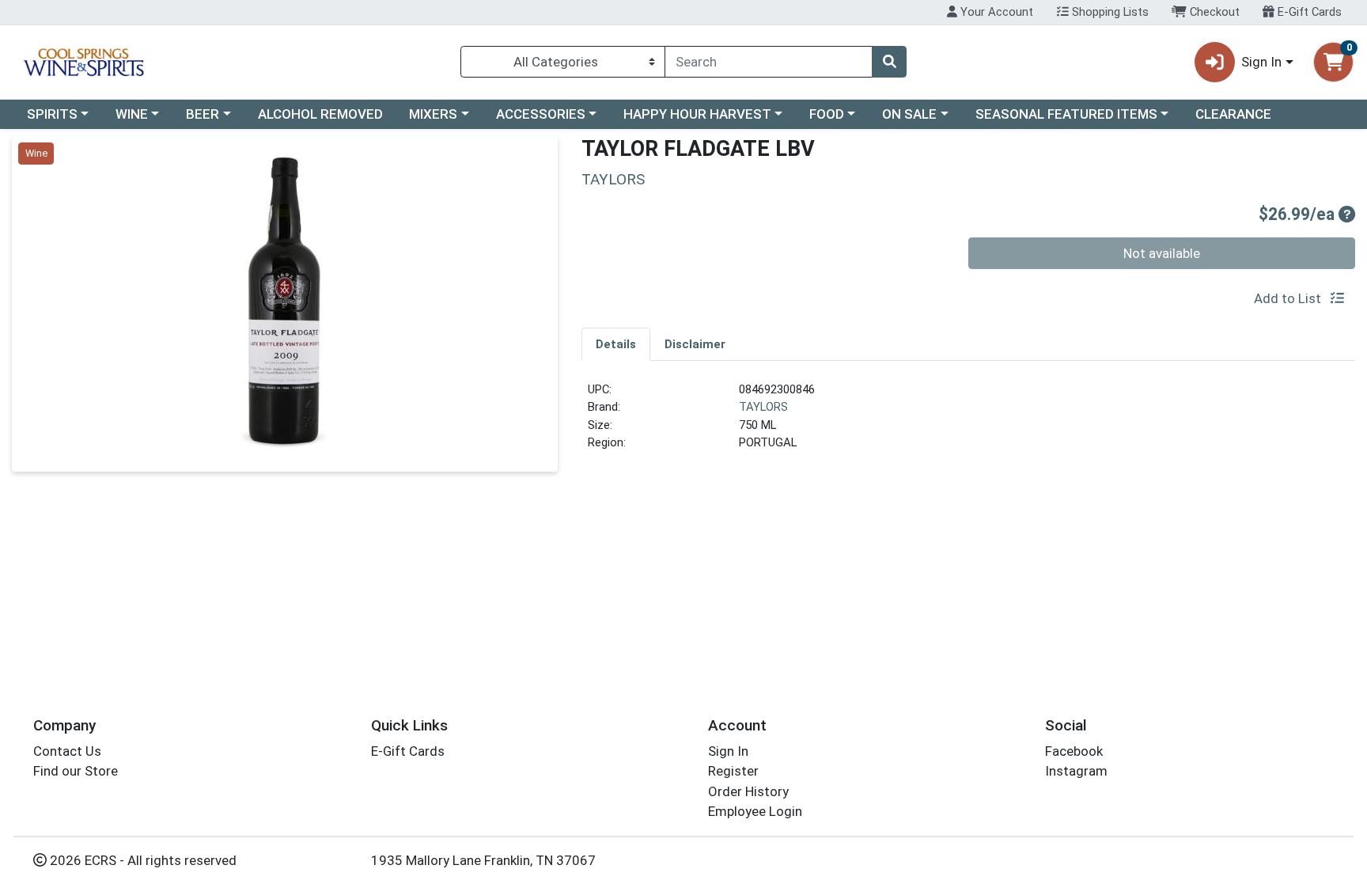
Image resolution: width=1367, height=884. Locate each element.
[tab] (615, 343)
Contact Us (67, 751)
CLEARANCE (1233, 114)
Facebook (1074, 751)
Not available (1161, 253)
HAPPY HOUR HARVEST (697, 114)
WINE (131, 114)
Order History (748, 791)
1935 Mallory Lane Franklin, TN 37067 (483, 860)
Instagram (1076, 771)
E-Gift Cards (1308, 12)
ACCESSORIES (540, 114)
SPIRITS (52, 114)
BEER (202, 114)
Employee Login (755, 811)
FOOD (826, 114)
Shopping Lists (1109, 12)
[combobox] (769, 62)
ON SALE (909, 114)
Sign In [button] (1261, 62)
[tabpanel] (968, 422)
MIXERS (433, 114)
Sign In (728, 751)
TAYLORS (763, 407)
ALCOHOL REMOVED (320, 114)
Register (733, 771)
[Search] (889, 62)
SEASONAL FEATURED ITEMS (1066, 114)
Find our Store (75, 771)
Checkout (1213, 12)
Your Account (995, 12)
